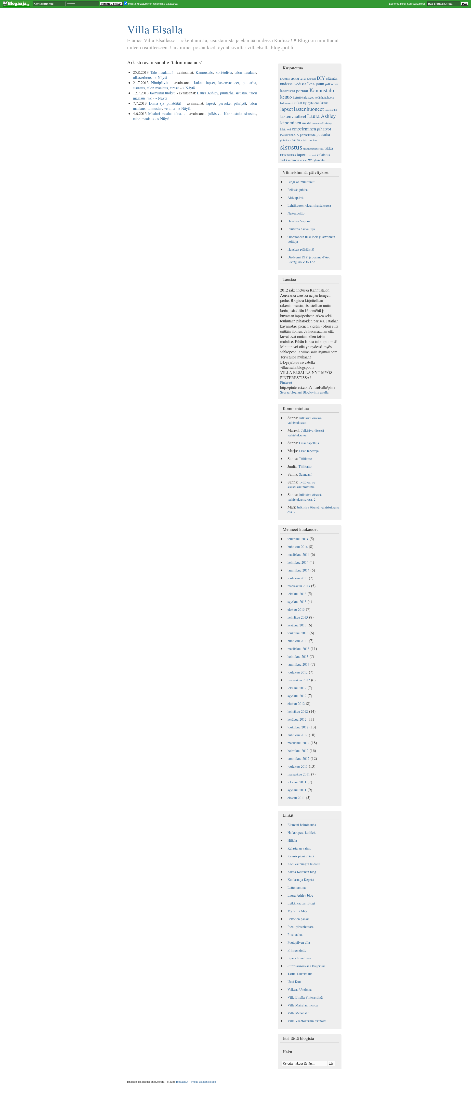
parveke (225, 103)
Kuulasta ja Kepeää (301, 879)
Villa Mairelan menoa (303, 1005)
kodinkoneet (286, 103)
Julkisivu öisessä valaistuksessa (305, 420)
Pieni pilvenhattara (301, 926)
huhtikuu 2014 (298, 546)
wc (149, 98)
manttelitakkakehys (322, 123)
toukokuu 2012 (298, 727)
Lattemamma (297, 887)
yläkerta (319, 160)
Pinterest (286, 382)
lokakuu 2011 (297, 782)
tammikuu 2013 (298, 664)
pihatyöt (240, 103)
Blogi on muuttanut (301, 181)
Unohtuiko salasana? (165, 3)
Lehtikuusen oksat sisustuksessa (309, 205)
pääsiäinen (285, 140)
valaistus (323, 154)
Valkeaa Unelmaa (300, 989)
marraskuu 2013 (299, 586)
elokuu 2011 (296, 797)
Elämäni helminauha (302, 824)
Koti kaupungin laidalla (304, 864)
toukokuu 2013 (298, 633)
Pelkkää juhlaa (298, 189)
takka (329, 148)
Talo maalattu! (161, 72)
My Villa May (297, 911)
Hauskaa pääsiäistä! (301, 249)
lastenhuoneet (309, 108)
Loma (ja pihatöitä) (165, 103)
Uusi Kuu (294, 981)
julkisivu (215, 113)
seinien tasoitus (309, 140)
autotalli (311, 78)
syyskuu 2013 (297, 601)
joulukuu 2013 (298, 578)
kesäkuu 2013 (297, 625)
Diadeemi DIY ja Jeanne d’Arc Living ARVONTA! (309, 259)
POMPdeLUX (289, 134)
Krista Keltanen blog (302, 871)
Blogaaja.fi (182, 1081)
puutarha (249, 82)
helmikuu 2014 (298, 562)
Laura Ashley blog (300, 895)
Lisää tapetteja (309, 443)
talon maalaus (245, 72)
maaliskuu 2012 (298, 742)
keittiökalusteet (303, 97)
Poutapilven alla (299, 942)
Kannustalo (204, 72)
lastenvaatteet (228, 82)
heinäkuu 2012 (298, 711)
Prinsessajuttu (297, 950)
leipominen (290, 122)
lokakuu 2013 (297, 593)
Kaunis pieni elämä (301, 856)
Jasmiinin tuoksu (162, 92)
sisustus (139, 87)
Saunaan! (305, 474)
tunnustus (154, 108)
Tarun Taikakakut (300, 973)
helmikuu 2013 (298, 656)
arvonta (285, 78)
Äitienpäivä (295, 197)
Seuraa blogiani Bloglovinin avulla (304, 392)
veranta (169, 108)
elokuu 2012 (296, 703)
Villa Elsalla (155, 29)
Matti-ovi (285, 129)
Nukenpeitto (296, 213)
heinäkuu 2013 (298, 617)
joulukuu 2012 (298, 672)
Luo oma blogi (397, 3)
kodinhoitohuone (324, 97)
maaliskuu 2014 (298, 554)
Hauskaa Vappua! (300, 221)
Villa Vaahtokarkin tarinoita (307, 1020)
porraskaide (307, 134)
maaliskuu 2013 (298, 648)
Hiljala (292, 840)
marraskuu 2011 (299, 774)
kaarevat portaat (294, 90)
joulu (320, 84)
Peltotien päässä (298, 918)
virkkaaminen (289, 160)
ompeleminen (304, 129)
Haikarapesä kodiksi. (302, 832)
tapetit (302, 154)
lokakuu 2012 (297, 688)
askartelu (298, 78)
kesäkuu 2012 (297, 719)
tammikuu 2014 (298, 570)
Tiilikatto (305, 458)
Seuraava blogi (416, 3)
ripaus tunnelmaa (299, 958)
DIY (321, 78)
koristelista (224, 72)
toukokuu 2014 (298, 538)
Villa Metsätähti (299, 1013)
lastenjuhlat (331, 110)
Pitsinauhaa (295, 934)
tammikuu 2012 (298, 758)
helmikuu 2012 (298, 750)
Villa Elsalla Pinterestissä (305, 997)
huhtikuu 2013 (298, 640)
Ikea (311, 84)
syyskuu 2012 (297, 695)
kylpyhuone (311, 103)
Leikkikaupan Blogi (301, 903)
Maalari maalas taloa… (166, 113)
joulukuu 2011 (298, 766)
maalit (306, 123)
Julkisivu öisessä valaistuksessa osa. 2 (305, 497)
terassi (174, 87)
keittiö (286, 97)
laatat (324, 102)
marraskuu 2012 (299, 680)
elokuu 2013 (296, 609)
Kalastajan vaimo (299, 848)
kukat (198, 82)
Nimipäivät (159, 82)
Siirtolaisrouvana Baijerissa (306, 966)
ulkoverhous (142, 77)
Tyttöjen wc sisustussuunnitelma (301, 484)
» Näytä (161, 77)
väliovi (303, 160)
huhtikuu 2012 (298, 735)
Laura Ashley (207, 92)
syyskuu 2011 (297, 790)
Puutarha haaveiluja (301, 229)
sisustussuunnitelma (313, 148)
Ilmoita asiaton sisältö (203, 1081)
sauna (296, 140)
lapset (210, 82)
